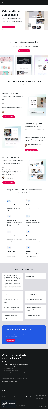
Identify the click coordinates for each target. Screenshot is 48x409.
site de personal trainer (19, 379)
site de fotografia (14, 381)
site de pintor (12, 379)
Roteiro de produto (28, 396)
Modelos (3, 396)
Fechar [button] (3, 406)
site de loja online (5, 379)
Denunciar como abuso (29, 393)
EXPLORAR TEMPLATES (8, 30)
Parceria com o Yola (16, 395)
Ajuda (14, 396)
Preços (3, 395)
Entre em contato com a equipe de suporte (17, 398)
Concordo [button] (8, 406)
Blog (3, 397)
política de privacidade (5, 402)
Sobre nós (4, 399)
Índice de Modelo (28, 395)
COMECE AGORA (10, 340)
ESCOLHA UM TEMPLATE (24, 50)
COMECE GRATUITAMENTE (9, 27)
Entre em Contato (16, 393)
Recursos (4, 393)
